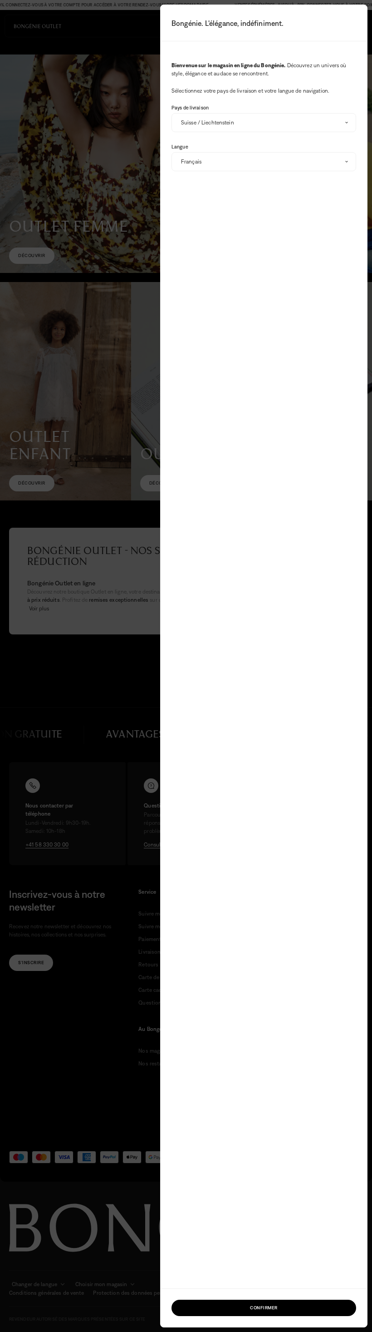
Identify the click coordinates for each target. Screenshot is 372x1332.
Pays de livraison (190, 107)
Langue (179, 146)
